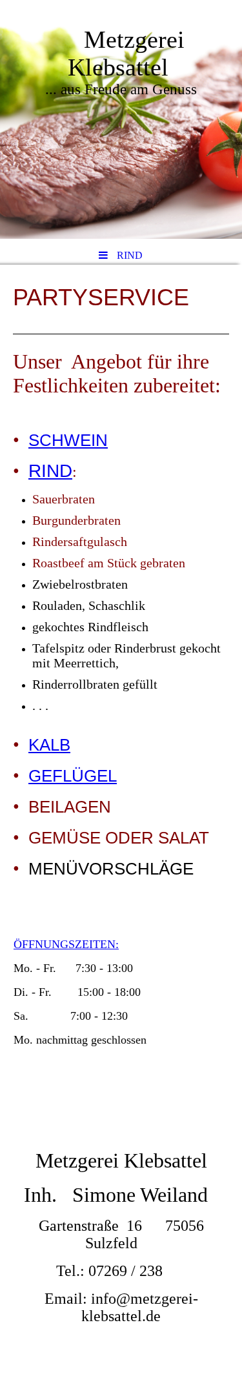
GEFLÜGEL (72, 775)
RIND (50, 471)
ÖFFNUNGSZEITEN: (66, 944)
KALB (49, 744)
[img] (121, 119)
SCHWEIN (68, 440)
